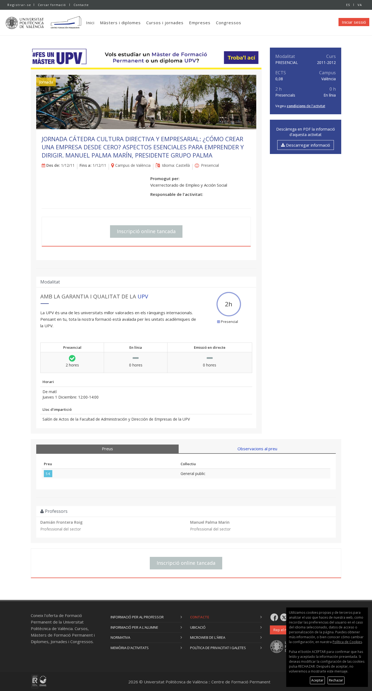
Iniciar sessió (354, 22)
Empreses (200, 22)
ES (348, 5)
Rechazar (336, 680)
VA (360, 5)
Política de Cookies (347, 642)
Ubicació (198, 627)
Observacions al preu (257, 448)
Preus (107, 448)
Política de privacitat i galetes (218, 647)
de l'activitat (306, 105)
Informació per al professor (137, 617)
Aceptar (317, 680)
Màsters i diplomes (120, 22)
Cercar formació (52, 5)
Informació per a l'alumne (134, 627)
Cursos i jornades (165, 22)
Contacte (81, 5)
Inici (90, 22)
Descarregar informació (307, 145)
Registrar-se (19, 5)
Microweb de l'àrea (207, 637)
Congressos (228, 22)
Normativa (120, 637)
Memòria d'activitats (130, 647)
